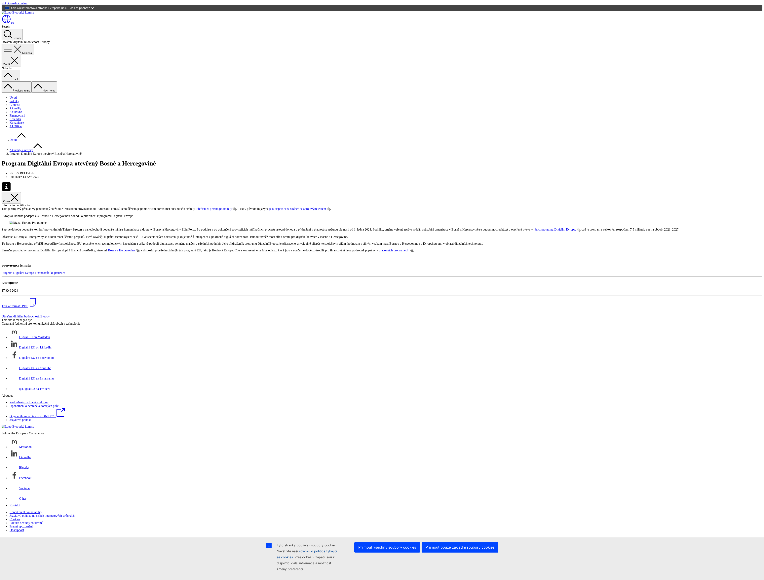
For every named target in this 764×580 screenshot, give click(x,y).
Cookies (15, 519)
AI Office (16, 126)
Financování (17, 115)
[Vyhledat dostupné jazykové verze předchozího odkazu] (235, 209)
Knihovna (16, 112)
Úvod (13, 97)
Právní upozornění (21, 526)
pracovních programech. (394, 250)
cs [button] (12, 22)
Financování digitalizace (50, 272)
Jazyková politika (20, 419)
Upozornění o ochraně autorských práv (34, 406)
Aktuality (15, 108)
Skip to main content (14, 3)
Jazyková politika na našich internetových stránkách (42, 515)
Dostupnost (17, 530)
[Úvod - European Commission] (18, 12)
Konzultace (17, 122)
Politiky (14, 101)
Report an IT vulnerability (26, 512)
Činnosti (15, 104)
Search (6, 26)
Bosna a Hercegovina (121, 250)
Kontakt (15, 505)
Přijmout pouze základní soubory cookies (460, 547)
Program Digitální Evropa (18, 272)
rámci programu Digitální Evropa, (555, 229)
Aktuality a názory (21, 150)
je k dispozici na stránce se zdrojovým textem (297, 208)
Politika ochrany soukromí (26, 523)
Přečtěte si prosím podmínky (214, 208)
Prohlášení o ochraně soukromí (29, 402)
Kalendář (15, 119)
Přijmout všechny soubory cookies (387, 547)
